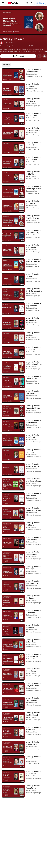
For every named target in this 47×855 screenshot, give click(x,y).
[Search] (27, 3)
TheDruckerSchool (10, 43)
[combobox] (6, 65)
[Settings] (31, 3)
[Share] (44, 56)
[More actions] (44, 70)
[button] (23, 22)
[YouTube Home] (13, 3)
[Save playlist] (39, 56)
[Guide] (3, 3)
